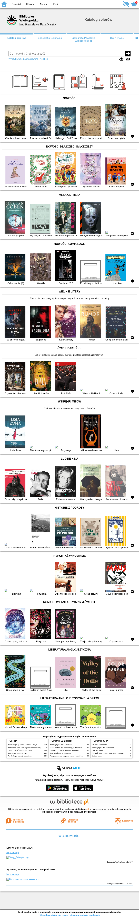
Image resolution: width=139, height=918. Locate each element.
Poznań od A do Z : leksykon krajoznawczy (24, 748)
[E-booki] (60, 90)
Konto (56, 4)
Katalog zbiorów (16, 37)
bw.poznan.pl (12, 852)
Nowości (16, 4)
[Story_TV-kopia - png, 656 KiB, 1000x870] (17, 857)
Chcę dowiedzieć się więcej (53, 915)
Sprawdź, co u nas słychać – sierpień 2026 (30, 869)
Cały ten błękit (97, 750)
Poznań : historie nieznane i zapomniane (108, 753)
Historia (30, 4)
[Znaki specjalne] (128, 59)
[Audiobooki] (40, 90)
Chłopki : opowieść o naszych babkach (65, 750)
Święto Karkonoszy (99, 745)
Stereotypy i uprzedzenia (17, 753)
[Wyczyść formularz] (121, 59)
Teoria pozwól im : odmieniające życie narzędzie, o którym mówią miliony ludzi (80, 748)
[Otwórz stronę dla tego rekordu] (16, 121)
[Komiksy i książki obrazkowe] (79, 90)
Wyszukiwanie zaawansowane (23, 59)
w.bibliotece (80, 809)
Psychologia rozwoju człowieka (20, 756)
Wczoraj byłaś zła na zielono (61, 745)
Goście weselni (97, 756)
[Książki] (21, 90)
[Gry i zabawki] (118, 90)
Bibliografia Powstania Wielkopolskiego (83, 39)
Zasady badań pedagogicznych (20, 750)
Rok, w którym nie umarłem (60, 753)
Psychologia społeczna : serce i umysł (22, 745)
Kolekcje (44, 59)
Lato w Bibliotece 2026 (19, 847)
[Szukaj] (128, 53)
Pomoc (43, 4)
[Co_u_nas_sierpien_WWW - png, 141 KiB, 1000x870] (22, 879)
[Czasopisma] (99, 90)
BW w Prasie (117, 37)
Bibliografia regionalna (50, 37)
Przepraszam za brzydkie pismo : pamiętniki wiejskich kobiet (73, 756)
